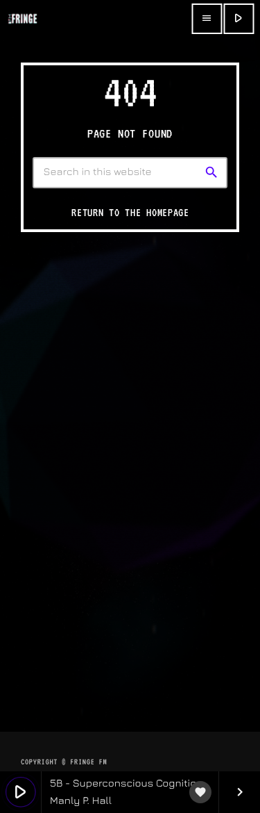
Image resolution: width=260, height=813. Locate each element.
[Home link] (22, 19)
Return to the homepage (130, 212)
